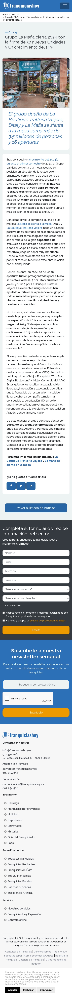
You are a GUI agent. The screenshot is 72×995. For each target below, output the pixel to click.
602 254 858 (10, 772)
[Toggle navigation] (64, 6)
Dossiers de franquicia (31, 959)
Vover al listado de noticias (36, 508)
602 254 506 (10, 788)
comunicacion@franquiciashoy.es (23, 784)
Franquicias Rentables (21, 864)
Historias (13, 831)
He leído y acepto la (36, 620)
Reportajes (15, 820)
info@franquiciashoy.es (17, 750)
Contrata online (17, 920)
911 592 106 (10, 754)
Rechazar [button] (28, 989)
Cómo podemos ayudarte (38, 955)
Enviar (36, 630)
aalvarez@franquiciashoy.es (20, 768)
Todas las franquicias (21, 858)
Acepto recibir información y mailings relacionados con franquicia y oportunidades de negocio (37, 614)
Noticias (13, 814)
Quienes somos (42, 951)
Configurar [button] (46, 989)
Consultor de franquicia (18, 951)
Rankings (13, 803)
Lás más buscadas (19, 887)
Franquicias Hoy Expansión (24, 914)
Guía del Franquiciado (21, 837)
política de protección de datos (48, 620)
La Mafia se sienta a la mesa (34, 223)
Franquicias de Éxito (20, 870)
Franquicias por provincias (24, 808)
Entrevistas (15, 825)
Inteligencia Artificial (20, 892)
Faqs (11, 843)
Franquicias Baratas (20, 881)
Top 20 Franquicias (19, 875)
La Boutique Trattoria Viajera (24, 227)
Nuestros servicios (19, 908)
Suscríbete (36, 712)
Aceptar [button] (12, 989)
